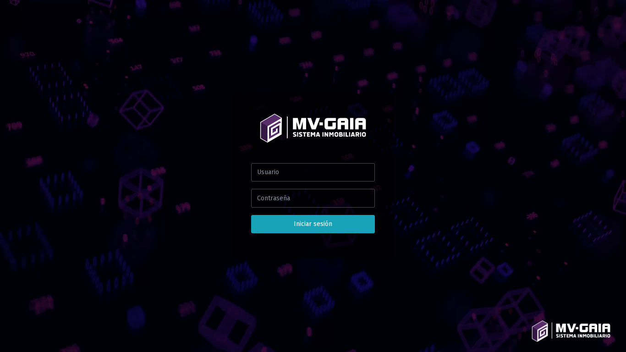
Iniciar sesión (313, 224)
